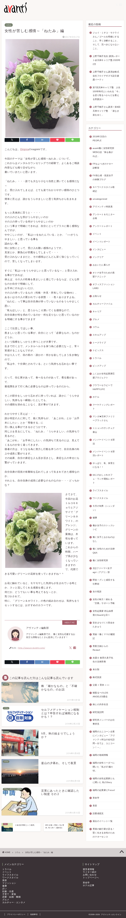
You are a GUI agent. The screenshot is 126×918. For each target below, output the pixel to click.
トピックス (98, 350)
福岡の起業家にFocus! (104, 790)
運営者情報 (88, 869)
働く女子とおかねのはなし (104, 539)
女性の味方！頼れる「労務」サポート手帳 (104, 601)
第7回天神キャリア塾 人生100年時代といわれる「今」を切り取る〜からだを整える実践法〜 (107, 93)
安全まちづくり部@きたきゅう (104, 625)
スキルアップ (99, 335)
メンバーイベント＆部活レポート (104, 453)
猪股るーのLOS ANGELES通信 (100, 695)
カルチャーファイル (102, 304)
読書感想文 (98, 813)
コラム (8, 25)
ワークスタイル (100, 498)
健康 (95, 518)
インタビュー (99, 249)
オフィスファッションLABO (104, 286)
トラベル (97, 358)
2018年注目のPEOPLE (100, 138)
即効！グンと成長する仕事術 (104, 582)
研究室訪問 (98, 712)
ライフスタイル (100, 490)
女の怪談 (97, 591)
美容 (95, 806)
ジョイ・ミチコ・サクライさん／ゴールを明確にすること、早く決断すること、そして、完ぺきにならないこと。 (106, 41)
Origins (24, 149)
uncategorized (100, 199)
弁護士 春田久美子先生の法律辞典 (103, 660)
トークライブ (99, 343)
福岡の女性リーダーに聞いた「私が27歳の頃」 (104, 767)
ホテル (96, 397)
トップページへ (91, 877)
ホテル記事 (88, 885)
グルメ (96, 319)
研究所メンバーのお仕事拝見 (104, 722)
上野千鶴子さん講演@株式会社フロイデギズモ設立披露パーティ (106, 76)
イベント (97, 234)
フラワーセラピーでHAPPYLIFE (102, 387)
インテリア (98, 257)
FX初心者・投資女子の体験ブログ (103, 177)
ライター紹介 (90, 872)
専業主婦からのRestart (100, 648)
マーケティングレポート (104, 407)
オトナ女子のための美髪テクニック (104, 275)
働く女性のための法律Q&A (104, 551)
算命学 (96, 798)
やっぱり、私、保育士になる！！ (104, 465)
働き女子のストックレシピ (104, 527)
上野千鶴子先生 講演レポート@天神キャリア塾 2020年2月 (106, 60)
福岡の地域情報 (100, 755)
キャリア (97, 311)
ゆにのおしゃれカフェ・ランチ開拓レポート (104, 479)
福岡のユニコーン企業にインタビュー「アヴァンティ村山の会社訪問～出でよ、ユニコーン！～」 (104, 739)
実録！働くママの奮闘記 (104, 636)
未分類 (96, 669)
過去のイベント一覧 (102, 821)
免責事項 (34, 914)
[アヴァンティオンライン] (15, 12)
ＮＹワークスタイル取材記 (104, 189)
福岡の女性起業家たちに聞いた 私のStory (104, 780)
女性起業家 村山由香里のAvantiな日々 (103, 613)
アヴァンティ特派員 (102, 206)
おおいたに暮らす (101, 265)
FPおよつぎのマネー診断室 (103, 166)
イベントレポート (101, 241)
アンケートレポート (102, 226)
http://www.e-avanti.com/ (31, 647)
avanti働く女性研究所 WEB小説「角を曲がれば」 (103, 152)
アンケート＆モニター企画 (104, 216)
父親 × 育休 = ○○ (101, 685)
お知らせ (97, 296)
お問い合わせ (90, 875)
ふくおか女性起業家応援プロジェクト (104, 376)
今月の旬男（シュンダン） (104, 508)
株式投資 (97, 677)
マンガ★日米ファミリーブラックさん (104, 418)
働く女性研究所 (100, 560)
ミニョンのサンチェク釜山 (104, 430)
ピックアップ (99, 366)
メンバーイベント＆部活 (104, 442)
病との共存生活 (100, 704)
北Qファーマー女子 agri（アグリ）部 (102, 570)
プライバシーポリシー (16, 914)
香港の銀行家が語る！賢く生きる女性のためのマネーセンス (104, 833)
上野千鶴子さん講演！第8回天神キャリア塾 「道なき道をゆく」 (106, 111)
